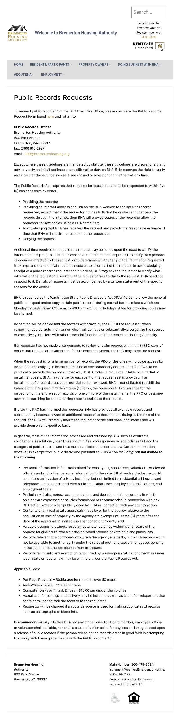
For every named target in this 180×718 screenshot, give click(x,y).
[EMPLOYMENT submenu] (64, 75)
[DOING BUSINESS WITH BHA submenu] (160, 65)
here (50, 116)
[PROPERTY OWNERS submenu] (110, 65)
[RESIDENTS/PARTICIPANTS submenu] (71, 65)
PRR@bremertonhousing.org (47, 154)
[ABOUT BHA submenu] (33, 75)
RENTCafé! (148, 37)
